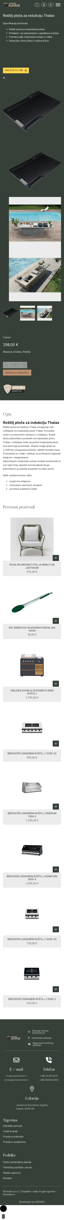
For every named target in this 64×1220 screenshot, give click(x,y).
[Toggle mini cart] (51, 5)
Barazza (7, 351)
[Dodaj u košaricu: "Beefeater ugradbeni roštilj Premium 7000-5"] (56, 807)
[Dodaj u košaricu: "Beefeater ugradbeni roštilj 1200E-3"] (56, 989)
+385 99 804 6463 (48, 1080)
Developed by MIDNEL (32, 1201)
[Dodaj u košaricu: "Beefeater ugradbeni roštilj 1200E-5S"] (56, 744)
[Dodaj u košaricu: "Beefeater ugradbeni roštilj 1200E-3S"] (56, 929)
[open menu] (58, 4)
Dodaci (17, 351)
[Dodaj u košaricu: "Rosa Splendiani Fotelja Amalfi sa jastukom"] (56, 558)
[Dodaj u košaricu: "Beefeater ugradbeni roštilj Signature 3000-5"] (56, 869)
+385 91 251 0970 (49, 1076)
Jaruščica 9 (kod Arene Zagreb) (32, 1105)
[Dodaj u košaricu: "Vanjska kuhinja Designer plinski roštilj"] (56, 684)
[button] (32, 78)
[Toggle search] (37, 5)
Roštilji (26, 351)
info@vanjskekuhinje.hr (16, 1076)
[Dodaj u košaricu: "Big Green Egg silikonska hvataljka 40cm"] (56, 621)
